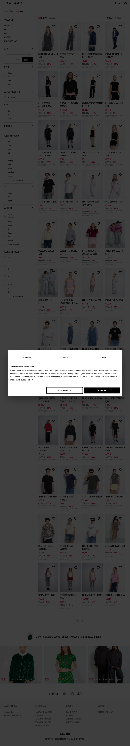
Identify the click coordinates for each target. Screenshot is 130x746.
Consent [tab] (27, 358)
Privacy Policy (26, 380)
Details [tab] (65, 358)
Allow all (102, 390)
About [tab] (103, 358)
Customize (63, 390)
